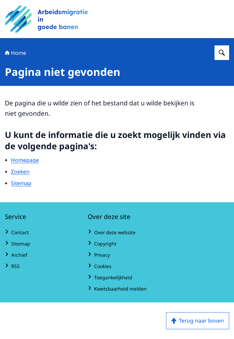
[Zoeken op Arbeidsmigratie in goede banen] (221, 52)
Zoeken (20, 171)
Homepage (25, 160)
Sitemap (21, 183)
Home (18, 52)
